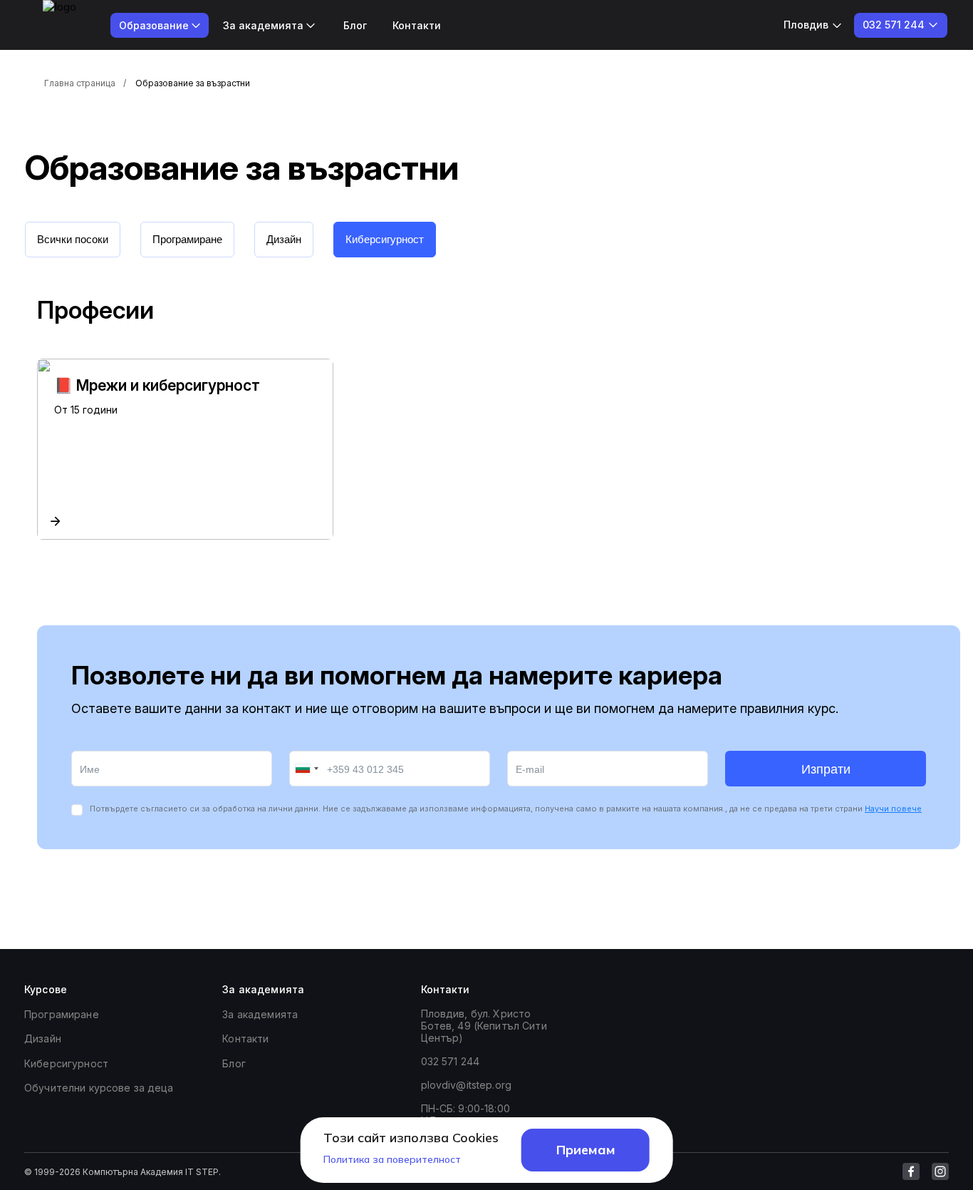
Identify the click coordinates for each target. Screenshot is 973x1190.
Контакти (416, 25)
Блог (355, 25)
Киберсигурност (66, 1063)
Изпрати (825, 769)
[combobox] (306, 769)
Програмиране (61, 1014)
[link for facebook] (911, 1171)
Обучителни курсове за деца (99, 1088)
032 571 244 (450, 1061)
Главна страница (79, 83)
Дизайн (42, 1038)
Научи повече (893, 809)
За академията (260, 1014)
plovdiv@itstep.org (466, 1085)
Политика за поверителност (392, 1159)
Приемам (585, 1150)
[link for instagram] (940, 1171)
